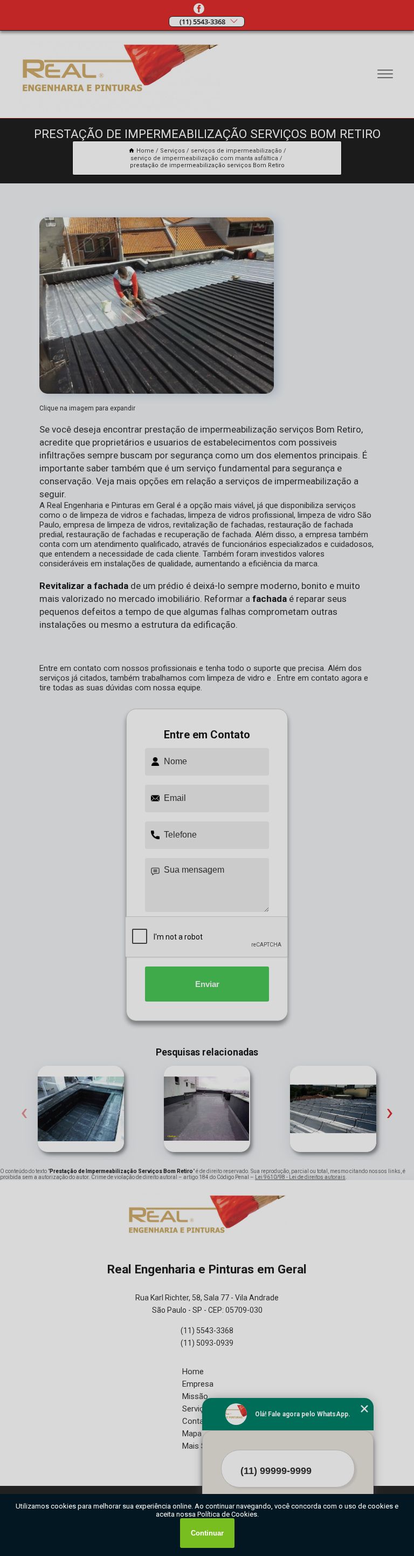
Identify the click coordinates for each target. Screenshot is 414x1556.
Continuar (207, 1533)
